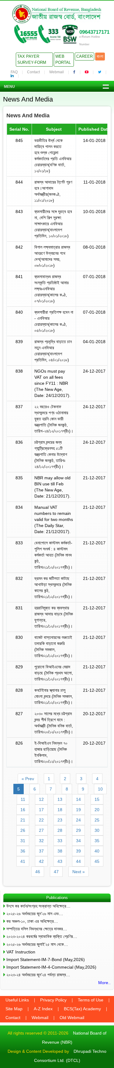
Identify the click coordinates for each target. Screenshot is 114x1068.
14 (78, 799)
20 (97, 809)
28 (59, 830)
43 (59, 861)
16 (22, 809)
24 (78, 820)
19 (78, 809)
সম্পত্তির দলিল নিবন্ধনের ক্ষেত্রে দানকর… (36, 928)
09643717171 (94, 32)
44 (78, 861)
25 (97, 820)
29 (78, 830)
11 (23, 799)
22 (41, 820)
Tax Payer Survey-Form (31, 59)
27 (41, 830)
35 (97, 840)
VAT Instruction (20, 951)
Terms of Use (90, 999)
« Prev (28, 778)
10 (100, 789)
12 (41, 799)
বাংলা (100, 56)
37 (41, 851)
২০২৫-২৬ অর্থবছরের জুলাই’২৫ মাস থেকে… (37, 944)
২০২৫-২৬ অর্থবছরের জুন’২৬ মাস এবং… (34, 913)
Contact (33, 72)
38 (59, 851)
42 (41, 861)
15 (97, 799)
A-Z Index (43, 1008)
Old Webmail (72, 1017)
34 (78, 840)
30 (97, 830)
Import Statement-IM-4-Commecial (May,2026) (51, 967)
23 (59, 820)
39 (78, 851)
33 (59, 840)
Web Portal (63, 59)
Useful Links (17, 999)
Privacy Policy (53, 999)
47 (56, 871)
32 (41, 840)
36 (22, 851)
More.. (104, 982)
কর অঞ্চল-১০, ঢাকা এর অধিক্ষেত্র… (32, 921)
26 (22, 830)
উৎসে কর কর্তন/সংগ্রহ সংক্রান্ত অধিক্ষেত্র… (38, 906)
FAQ (14, 72)
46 (37, 871)
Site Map (13, 1008)
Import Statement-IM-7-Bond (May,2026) (45, 959)
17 (41, 809)
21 (22, 820)
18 (59, 809)
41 (22, 861)
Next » (78, 871)
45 (97, 861)
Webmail (56, 72)
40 (97, 851)
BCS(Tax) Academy (82, 1008)
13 (59, 799)
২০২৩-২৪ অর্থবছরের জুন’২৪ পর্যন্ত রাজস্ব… (38, 974)
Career (84, 56)
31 (22, 840)
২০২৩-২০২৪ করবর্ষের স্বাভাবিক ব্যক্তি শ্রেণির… (41, 936)
